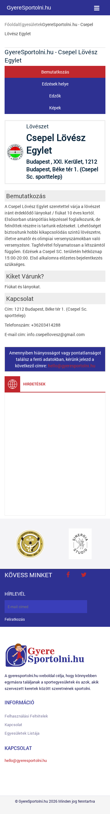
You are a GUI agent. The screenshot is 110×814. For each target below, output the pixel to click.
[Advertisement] (55, 454)
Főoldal (12, 24)
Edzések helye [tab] (55, 84)
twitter (83, 574)
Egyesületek (30, 24)
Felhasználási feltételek (26, 716)
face (67, 574)
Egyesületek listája (22, 733)
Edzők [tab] (55, 96)
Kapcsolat (13, 724)
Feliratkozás (15, 619)
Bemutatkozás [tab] (55, 72)
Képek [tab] (55, 108)
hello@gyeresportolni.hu (71, 366)
